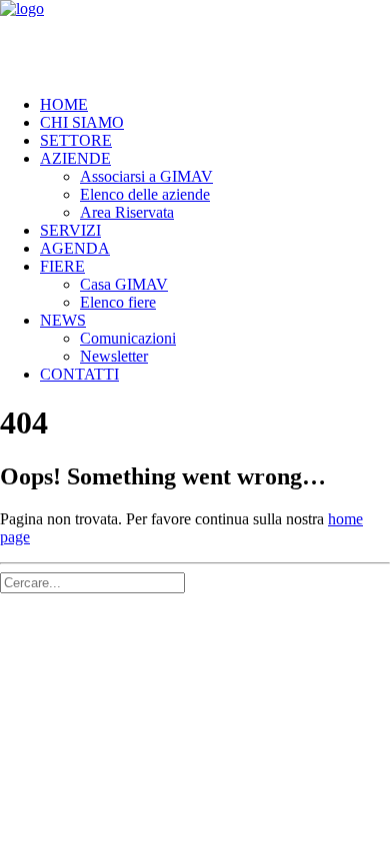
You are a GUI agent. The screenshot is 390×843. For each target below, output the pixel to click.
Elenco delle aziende (145, 194)
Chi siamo (82, 122)
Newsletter (114, 356)
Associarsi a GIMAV (146, 176)
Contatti (79, 374)
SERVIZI (70, 230)
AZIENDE (75, 158)
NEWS (63, 320)
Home (64, 104)
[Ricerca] (92, 581)
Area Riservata (127, 212)
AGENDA (75, 248)
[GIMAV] (195, 40)
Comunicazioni (128, 338)
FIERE (62, 266)
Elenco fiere (118, 302)
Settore (76, 140)
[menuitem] (215, 105)
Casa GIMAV (124, 284)
